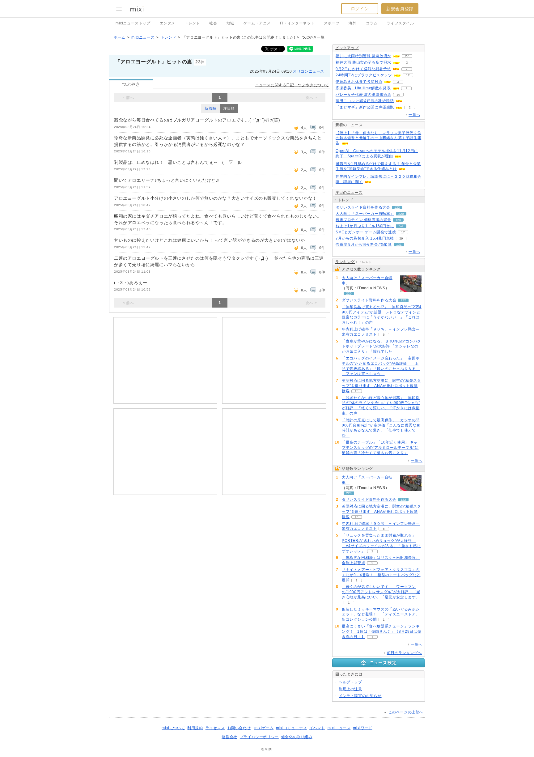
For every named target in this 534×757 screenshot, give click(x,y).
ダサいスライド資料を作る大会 (363, 207)
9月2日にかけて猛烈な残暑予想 (363, 69)
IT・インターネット (297, 23)
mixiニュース (143, 37)
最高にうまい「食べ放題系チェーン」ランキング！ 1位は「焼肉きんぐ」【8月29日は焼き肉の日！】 (381, 631)
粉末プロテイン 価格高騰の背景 (363, 220)
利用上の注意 (350, 689)
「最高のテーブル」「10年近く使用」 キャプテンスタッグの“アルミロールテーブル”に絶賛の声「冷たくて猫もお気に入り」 (380, 447)
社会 (213, 23)
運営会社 (229, 737)
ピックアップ (347, 48)
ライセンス (215, 728)
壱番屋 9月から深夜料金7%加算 (364, 244)
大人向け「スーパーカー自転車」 (365, 213)
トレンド (192, 23)
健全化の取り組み (296, 737)
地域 (230, 23)
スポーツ (331, 23)
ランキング (345, 262)
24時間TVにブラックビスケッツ (364, 75)
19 (398, 94)
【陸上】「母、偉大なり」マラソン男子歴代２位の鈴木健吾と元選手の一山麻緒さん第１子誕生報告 (378, 138)
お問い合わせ (239, 728)
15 (356, 391)
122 (397, 207)
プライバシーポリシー (259, 737)
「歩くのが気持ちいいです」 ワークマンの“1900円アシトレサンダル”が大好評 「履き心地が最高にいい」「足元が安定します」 (381, 592)
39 (401, 238)
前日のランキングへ (404, 653)
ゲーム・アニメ (257, 23)
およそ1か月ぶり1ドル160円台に (365, 226)
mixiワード (362, 728)
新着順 (210, 108)
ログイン (360, 8)
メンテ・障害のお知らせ (360, 696)
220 (401, 213)
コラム (372, 23)
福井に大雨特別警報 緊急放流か (363, 56)
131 (399, 244)
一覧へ (414, 115)
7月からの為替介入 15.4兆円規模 (365, 238)
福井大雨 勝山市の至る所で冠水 (363, 62)
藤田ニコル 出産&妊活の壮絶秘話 (365, 101)
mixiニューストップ (133, 23)
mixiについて (173, 728)
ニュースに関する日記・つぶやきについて (292, 85)
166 (398, 220)
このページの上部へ (405, 712)
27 (407, 56)
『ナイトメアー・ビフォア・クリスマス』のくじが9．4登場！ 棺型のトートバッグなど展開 (381, 575)
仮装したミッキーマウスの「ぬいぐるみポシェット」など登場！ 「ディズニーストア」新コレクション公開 (381, 614)
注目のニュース (348, 192)
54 (401, 226)
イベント (317, 728)
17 (403, 232)
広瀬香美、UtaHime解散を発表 (363, 88)
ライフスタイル (400, 23)
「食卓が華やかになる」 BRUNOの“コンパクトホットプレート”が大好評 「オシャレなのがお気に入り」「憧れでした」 (381, 346)
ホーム (119, 37)
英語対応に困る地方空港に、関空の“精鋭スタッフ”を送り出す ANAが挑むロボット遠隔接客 (381, 385)
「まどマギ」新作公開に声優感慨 (365, 107)
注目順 (229, 108)
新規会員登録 (399, 8)
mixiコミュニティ (291, 728)
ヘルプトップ (350, 682)
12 (408, 75)
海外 (352, 23)
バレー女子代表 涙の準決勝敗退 (363, 94)
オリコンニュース (308, 71)
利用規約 (195, 728)
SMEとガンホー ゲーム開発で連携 (366, 232)
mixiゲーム (263, 728)
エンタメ (167, 23)
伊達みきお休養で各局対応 (359, 81)
